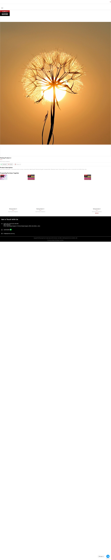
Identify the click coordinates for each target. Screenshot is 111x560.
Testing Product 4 (40, 208)
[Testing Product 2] (55, 83)
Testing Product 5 (13, 208)
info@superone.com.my (9, 233)
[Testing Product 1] (96, 191)
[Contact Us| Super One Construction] (11, 230)
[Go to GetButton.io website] (108, 558)
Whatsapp (4, 164)
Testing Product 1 (97, 208)
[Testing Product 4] (40, 191)
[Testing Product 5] (13, 191)
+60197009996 (7, 229)
